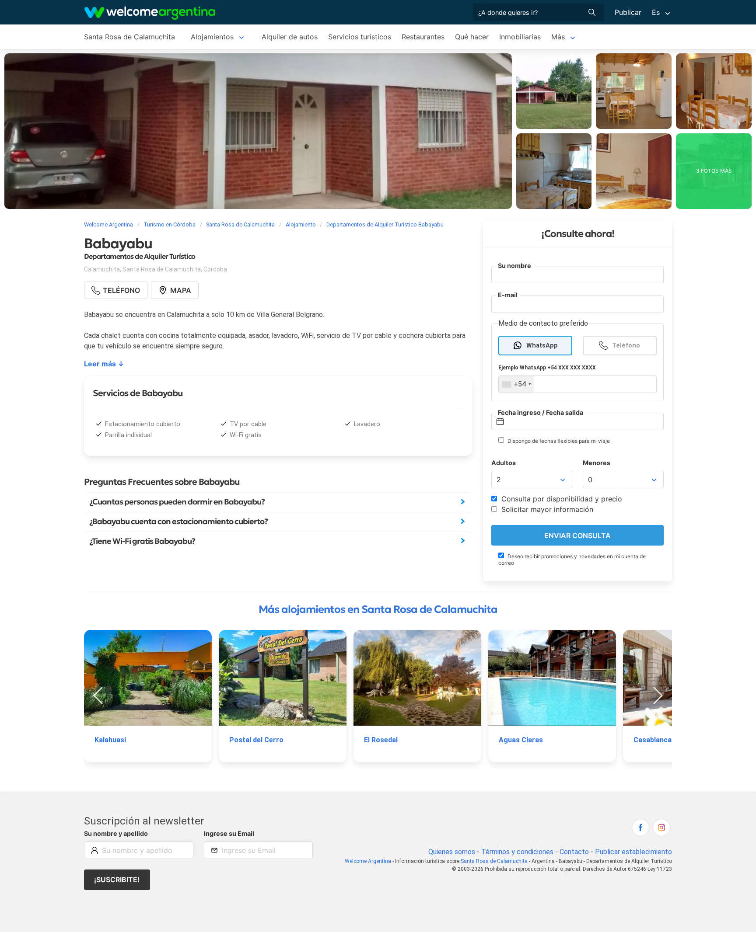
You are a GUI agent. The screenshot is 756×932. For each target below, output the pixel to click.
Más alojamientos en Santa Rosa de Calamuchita (378, 609)
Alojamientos (212, 36)
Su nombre (514, 265)
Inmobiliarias (520, 36)
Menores (596, 462)
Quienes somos (451, 852)
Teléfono (626, 345)
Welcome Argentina (368, 861)
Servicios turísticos (359, 36)
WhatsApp (542, 345)
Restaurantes (423, 36)
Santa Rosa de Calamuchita (129, 36)
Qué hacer (472, 36)
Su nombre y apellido (116, 833)
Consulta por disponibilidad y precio (560, 498)
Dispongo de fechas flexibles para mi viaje (558, 441)
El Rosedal (381, 740)
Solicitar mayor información (546, 509)
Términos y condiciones (517, 852)
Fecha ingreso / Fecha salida (540, 412)
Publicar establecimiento (633, 852)
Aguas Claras (521, 740)
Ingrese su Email (229, 833)
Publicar (628, 12)
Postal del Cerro (256, 740)
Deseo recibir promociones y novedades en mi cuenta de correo (572, 559)
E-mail (508, 295)
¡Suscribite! (117, 879)
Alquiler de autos (290, 36)
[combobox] (516, 384)
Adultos (503, 462)
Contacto (574, 852)
